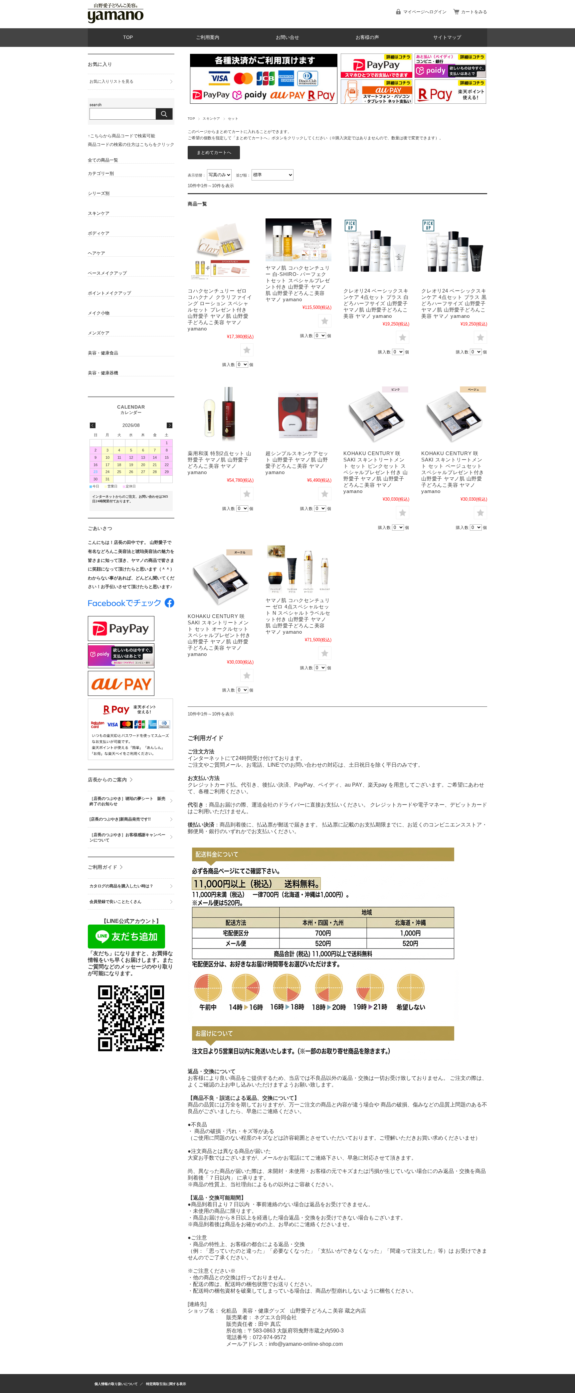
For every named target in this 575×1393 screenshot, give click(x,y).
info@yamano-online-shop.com (306, 1344)
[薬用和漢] (221, 414)
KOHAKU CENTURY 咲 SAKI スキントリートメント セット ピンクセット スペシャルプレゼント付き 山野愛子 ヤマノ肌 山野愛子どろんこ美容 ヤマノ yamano (375, 472)
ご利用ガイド (102, 867)
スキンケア (211, 118)
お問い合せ (287, 37)
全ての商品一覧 (103, 160)
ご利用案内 (207, 37)
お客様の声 (367, 37)
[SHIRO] (298, 240)
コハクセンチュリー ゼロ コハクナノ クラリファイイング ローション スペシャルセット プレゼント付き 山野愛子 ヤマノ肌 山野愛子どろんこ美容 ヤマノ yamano (220, 309)
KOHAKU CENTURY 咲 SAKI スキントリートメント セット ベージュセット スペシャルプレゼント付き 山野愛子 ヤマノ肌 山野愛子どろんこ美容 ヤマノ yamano (452, 472)
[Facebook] (131, 606)
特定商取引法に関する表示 (166, 1384)
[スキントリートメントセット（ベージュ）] (454, 414)
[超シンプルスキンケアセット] (298, 414)
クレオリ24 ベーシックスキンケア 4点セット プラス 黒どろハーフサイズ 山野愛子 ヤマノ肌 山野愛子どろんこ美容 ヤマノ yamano (453, 303)
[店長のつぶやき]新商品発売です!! (120, 819)
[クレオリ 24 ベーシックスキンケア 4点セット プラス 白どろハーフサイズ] (376, 251)
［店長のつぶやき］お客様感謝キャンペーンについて (127, 837)
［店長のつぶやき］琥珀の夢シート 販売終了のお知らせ (127, 801)
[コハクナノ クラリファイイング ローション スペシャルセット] (221, 251)
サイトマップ (447, 37)
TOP (128, 37)
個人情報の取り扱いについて (116, 1384)
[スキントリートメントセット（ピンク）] (376, 414)
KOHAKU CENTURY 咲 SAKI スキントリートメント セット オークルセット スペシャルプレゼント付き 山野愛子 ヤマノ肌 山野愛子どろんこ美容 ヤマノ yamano (219, 635)
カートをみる (474, 11)
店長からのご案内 (107, 779)
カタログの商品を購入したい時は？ (121, 886)
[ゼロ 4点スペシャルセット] (298, 569)
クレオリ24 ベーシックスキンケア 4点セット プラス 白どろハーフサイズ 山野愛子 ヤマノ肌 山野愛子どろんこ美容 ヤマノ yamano (376, 303)
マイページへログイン (425, 11)
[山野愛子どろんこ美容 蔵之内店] (115, 23)
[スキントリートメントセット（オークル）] (221, 577)
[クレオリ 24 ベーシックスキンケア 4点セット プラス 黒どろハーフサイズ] (454, 251)
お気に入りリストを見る (111, 81)
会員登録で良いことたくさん (115, 901)
